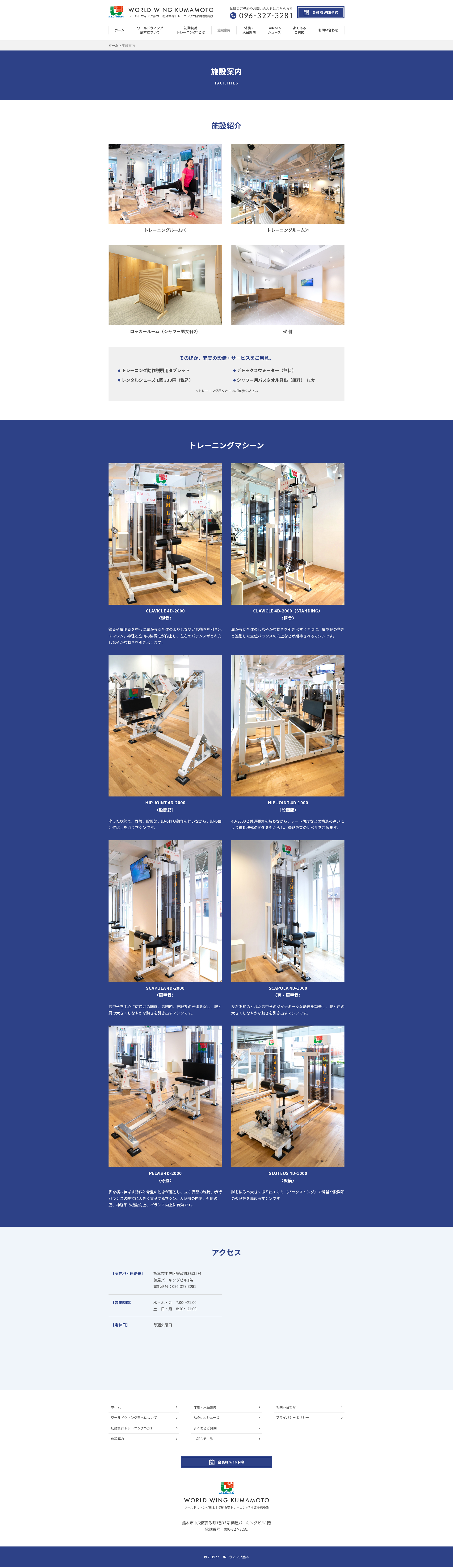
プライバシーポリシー (292, 1417)
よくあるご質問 (299, 30)
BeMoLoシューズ (274, 30)
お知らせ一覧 (203, 1438)
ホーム (119, 30)
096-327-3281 (236, 1529)
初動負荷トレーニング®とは (190, 30)
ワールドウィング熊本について (150, 30)
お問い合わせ (328, 30)
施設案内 (224, 30)
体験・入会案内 (249, 30)
